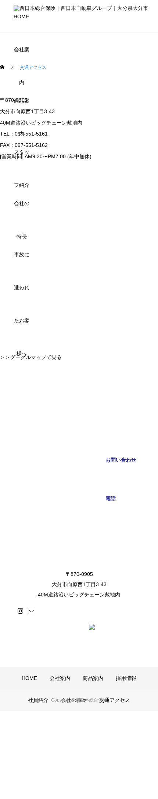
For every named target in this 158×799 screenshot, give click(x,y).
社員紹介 (38, 700)
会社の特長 (21, 210)
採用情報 (126, 678)
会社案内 (21, 56)
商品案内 (21, 107)
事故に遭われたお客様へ (21, 261)
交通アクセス (114, 700)
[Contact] (31, 610)
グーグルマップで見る (36, 357)
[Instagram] (20, 610)
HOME (21, 16)
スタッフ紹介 (21, 159)
